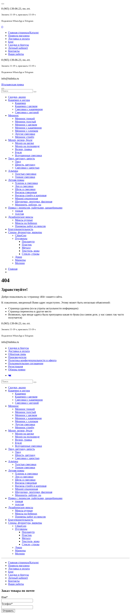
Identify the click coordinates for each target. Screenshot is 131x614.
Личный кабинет (18, 47)
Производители (17, 357)
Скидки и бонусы (18, 44)
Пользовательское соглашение (25, 363)
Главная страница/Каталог (23, 32)
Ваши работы (16, 54)
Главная (12, 268)
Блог (11, 41)
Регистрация (15, 366)
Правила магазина (19, 35)
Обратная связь (17, 354)
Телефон (7, 603)
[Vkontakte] (9, 375)
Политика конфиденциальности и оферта (32, 360)
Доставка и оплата (19, 38)
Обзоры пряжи (16, 369)
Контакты (14, 51)
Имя (4, 597)
